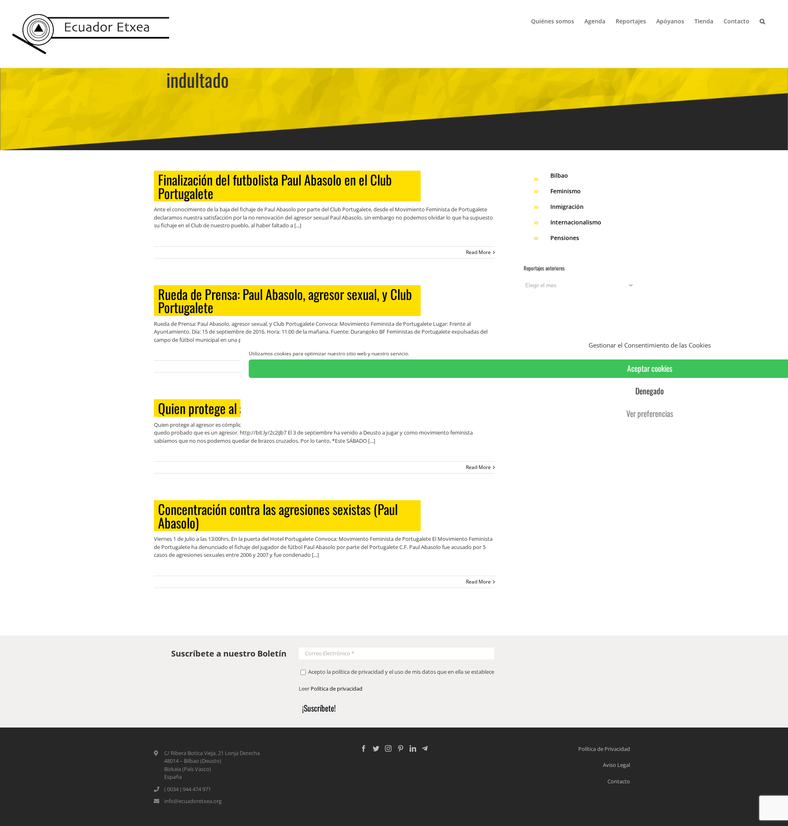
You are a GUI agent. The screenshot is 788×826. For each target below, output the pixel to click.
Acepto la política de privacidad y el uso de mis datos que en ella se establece (400, 671)
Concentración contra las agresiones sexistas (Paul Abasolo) (278, 515)
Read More (478, 252)
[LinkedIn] (413, 748)
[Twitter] (376, 748)
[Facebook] (363, 748)
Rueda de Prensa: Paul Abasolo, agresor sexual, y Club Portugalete (285, 300)
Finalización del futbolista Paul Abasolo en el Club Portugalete (275, 186)
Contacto (618, 781)
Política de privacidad (336, 688)
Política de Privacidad (604, 749)
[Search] (762, 20)
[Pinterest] (400, 748)
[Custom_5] (425, 748)
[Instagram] (388, 748)
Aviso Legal (616, 765)
